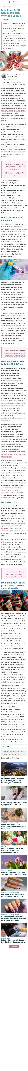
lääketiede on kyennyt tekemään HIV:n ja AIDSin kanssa (13, 110)
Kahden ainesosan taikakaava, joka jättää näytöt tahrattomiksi (13, 941)
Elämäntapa (4, 777)
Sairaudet (9, 6)
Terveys (3, 6)
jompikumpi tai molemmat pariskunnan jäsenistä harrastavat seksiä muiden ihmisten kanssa (13, 405)
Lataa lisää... (14, 946)
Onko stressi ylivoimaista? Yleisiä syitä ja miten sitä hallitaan (14, 804)
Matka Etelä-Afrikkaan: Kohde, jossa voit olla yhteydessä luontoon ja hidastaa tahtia (13, 781)
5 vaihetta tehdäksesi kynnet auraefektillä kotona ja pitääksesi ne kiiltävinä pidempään (13, 918)
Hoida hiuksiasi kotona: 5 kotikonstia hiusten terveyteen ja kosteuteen (13, 827)
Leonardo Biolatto (12, 76)
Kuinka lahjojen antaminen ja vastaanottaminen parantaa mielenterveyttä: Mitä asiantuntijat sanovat (12, 850)
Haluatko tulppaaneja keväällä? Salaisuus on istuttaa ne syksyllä (13, 873)
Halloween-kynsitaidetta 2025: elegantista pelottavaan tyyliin (13, 895)
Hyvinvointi (4, 801)
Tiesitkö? (4, 846)
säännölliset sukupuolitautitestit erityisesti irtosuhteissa (11, 490)
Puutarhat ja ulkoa (6, 870)
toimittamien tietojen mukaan (17, 229)
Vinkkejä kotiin (5, 938)
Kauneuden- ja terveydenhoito (10, 822)
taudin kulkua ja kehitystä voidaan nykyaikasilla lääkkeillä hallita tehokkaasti (13, 525)
